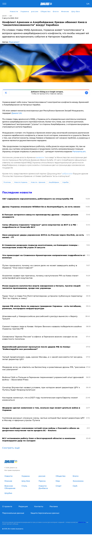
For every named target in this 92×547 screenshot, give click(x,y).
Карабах (65, 182)
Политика (7, 182)
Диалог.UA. (17, 113)
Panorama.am (79, 151)
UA (87, 4)
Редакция (23, 506)
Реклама (54, 506)
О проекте (7, 506)
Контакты (38, 506)
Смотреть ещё (11, 448)
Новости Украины (20, 182)
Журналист (14, 42)
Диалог (4, 15)
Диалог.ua (81, 522)
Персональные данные (13, 513)
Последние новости (17, 192)
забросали (67, 174)
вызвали (40, 157)
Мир (11, 15)
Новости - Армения (38, 182)
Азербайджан (54, 182)
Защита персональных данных (45, 513)
